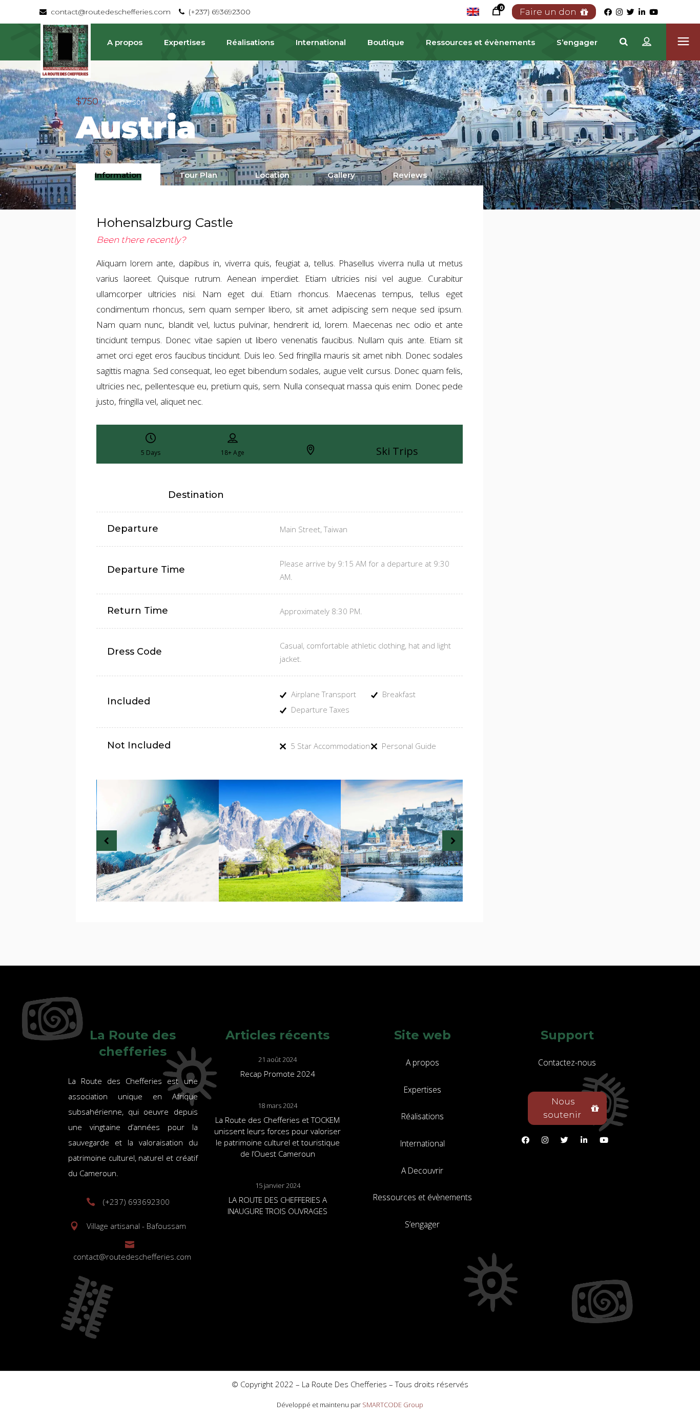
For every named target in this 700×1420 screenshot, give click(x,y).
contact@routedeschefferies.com (109, 11)
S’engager (422, 1224)
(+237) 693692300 (217, 11)
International (422, 1143)
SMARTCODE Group (392, 1404)
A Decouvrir (422, 1170)
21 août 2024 (277, 1059)
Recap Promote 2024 (277, 1074)
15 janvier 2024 (277, 1185)
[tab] (118, 174)
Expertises (422, 1089)
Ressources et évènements (422, 1197)
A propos (422, 1062)
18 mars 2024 (277, 1105)
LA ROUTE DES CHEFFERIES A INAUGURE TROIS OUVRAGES (277, 1205)
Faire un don (550, 12)
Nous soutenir (563, 1108)
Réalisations (422, 1116)
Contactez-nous (567, 1062)
